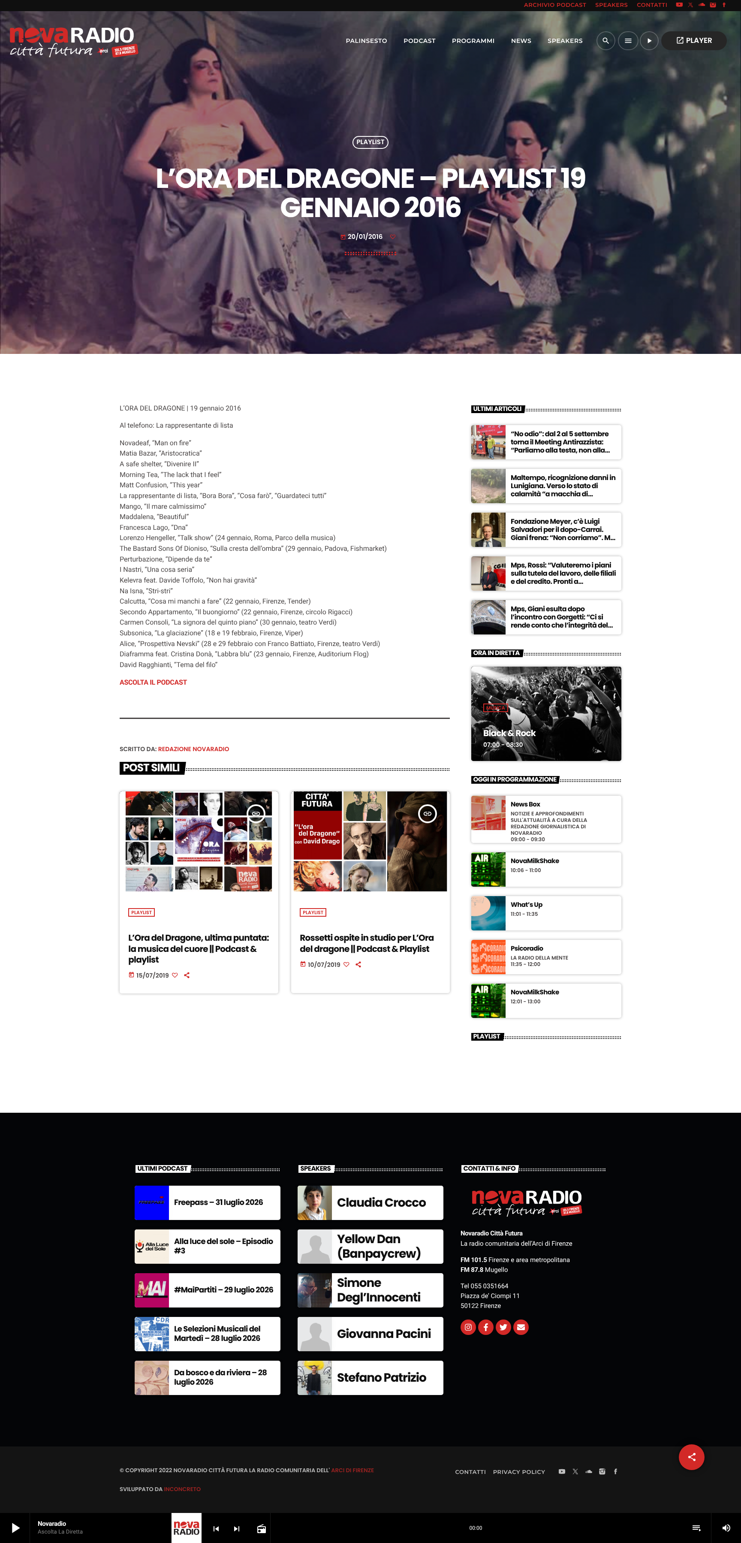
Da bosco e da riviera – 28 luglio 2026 (220, 1378)
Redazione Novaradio (193, 749)
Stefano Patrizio (381, 1377)
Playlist (370, 142)
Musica (495, 707)
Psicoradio (527, 949)
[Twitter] (503, 1327)
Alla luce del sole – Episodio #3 (223, 1246)
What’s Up (526, 905)
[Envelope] (521, 1327)
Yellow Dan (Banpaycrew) (379, 1246)
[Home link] (55, 41)
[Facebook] (724, 6)
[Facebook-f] (486, 1327)
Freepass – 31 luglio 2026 (218, 1202)
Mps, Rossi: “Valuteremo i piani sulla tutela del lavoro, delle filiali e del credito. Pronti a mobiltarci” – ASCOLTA (563, 577)
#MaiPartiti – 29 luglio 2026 (223, 1290)
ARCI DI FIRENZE (352, 1470)
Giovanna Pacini (384, 1334)
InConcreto (182, 1489)
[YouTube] (679, 6)
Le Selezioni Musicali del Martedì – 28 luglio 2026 (217, 1334)
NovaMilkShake (535, 861)
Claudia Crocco (381, 1202)
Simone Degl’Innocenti (379, 1290)
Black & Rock (509, 733)
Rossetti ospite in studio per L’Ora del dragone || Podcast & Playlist (367, 943)
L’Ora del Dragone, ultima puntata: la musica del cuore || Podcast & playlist (198, 948)
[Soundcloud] (702, 6)
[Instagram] (713, 6)
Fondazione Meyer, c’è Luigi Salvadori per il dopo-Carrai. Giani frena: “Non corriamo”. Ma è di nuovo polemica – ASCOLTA (562, 533)
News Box (525, 805)
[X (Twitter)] (690, 6)
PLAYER (694, 40)
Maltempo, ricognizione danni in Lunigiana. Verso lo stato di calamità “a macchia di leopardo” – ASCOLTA (563, 490)
